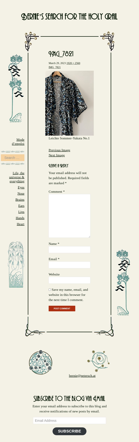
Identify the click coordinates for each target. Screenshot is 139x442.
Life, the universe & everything (16, 177)
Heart (20, 224)
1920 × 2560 (73, 63)
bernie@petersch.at (82, 375)
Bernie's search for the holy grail (69, 17)
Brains (19, 199)
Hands (20, 218)
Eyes (21, 187)
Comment (57, 191)
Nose (20, 193)
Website (54, 274)
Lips (21, 212)
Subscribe (69, 431)
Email (54, 259)
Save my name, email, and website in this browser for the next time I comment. (68, 295)
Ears (21, 205)
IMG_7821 (55, 67)
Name (54, 244)
